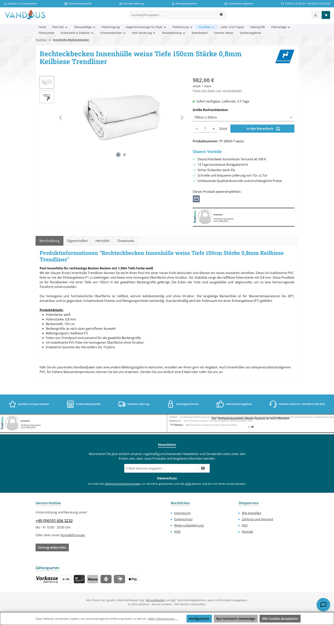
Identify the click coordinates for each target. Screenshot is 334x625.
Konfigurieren (199, 618)
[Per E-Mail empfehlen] (196, 198)
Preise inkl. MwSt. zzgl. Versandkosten (217, 90)
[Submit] (203, 468)
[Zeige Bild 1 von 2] (118, 154)
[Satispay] (106, 579)
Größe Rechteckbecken (219, 110)
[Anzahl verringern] (197, 129)
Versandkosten (155, 600)
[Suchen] (221, 15)
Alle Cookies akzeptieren (280, 618)
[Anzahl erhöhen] (214, 129)
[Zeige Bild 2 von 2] (124, 154)
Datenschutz (183, 519)
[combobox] (173, 15)
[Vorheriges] (61, 117)
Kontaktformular (73, 535)
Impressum (182, 513)
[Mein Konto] (315, 15)
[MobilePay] (119, 579)
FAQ (245, 525)
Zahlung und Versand (257, 519)
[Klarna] (92, 579)
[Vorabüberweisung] (66, 579)
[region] (112, 117)
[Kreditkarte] (79, 579)
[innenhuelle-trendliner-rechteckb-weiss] (121, 117)
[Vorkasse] (47, 579)
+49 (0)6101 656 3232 (54, 520)
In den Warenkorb (260, 128)
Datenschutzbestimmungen (123, 484)
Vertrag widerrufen (52, 547)
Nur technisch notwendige (235, 618)
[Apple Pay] (133, 579)
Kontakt (247, 531)
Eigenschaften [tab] (77, 241)
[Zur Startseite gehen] (25, 14)
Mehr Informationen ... (163, 619)
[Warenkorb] (326, 15)
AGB (188, 484)
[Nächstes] (182, 117)
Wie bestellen (251, 513)
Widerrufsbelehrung (189, 525)
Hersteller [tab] (102, 241)
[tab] (49, 241)
